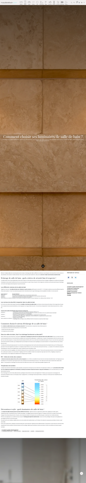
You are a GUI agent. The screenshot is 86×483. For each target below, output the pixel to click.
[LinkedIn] (75, 277)
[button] (74, 2)
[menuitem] (21, 2)
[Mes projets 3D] (79, 2)
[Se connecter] (84, 2)
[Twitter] (72, 277)
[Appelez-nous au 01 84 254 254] (71, 3)
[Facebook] (68, 277)
